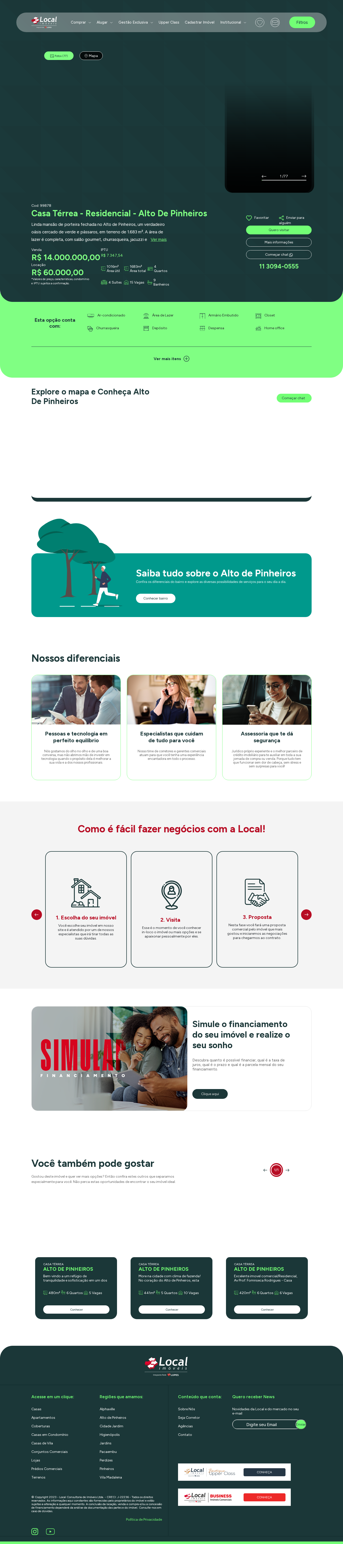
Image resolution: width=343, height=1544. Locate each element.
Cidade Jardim (111, 1426)
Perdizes (106, 1460)
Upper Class (169, 22)
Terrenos (38, 1477)
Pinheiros (107, 1469)
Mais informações (279, 242)
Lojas (35, 1460)
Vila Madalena (111, 1477)
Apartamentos (43, 1418)
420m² (245, 1293)
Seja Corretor (189, 1418)
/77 (285, 176)
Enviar (301, 1424)
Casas (36, 1409)
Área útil (113, 271)
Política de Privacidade (144, 1519)
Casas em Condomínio (49, 1435)
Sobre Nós (186, 1409)
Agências (185, 1426)
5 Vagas (95, 1293)
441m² (149, 1293)
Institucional (230, 22)
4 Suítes (115, 282)
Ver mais (159, 239)
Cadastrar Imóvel (199, 22)
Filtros (302, 22)
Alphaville (107, 1409)
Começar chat (277, 254)
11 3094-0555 (279, 266)
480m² (54, 1293)
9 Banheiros (161, 282)
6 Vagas (286, 1293)
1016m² (113, 266)
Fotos (61, 56)
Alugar (102, 22)
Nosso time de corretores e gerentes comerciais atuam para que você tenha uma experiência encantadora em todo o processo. (172, 755)
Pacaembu (108, 1452)
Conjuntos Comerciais (49, 1452)
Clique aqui (210, 1094)
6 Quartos (75, 1293)
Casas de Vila (42, 1443)
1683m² (136, 266)
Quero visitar (279, 230)
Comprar (78, 22)
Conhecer (76, 1309)
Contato (185, 1435)
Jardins (105, 1443)
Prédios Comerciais (46, 1469)
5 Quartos (169, 1293)
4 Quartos (160, 268)
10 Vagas (191, 1293)
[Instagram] (35, 1531)
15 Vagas (137, 282)
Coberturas (40, 1426)
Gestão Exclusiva (133, 22)
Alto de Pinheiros (113, 1418)
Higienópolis (110, 1435)
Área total (138, 271)
